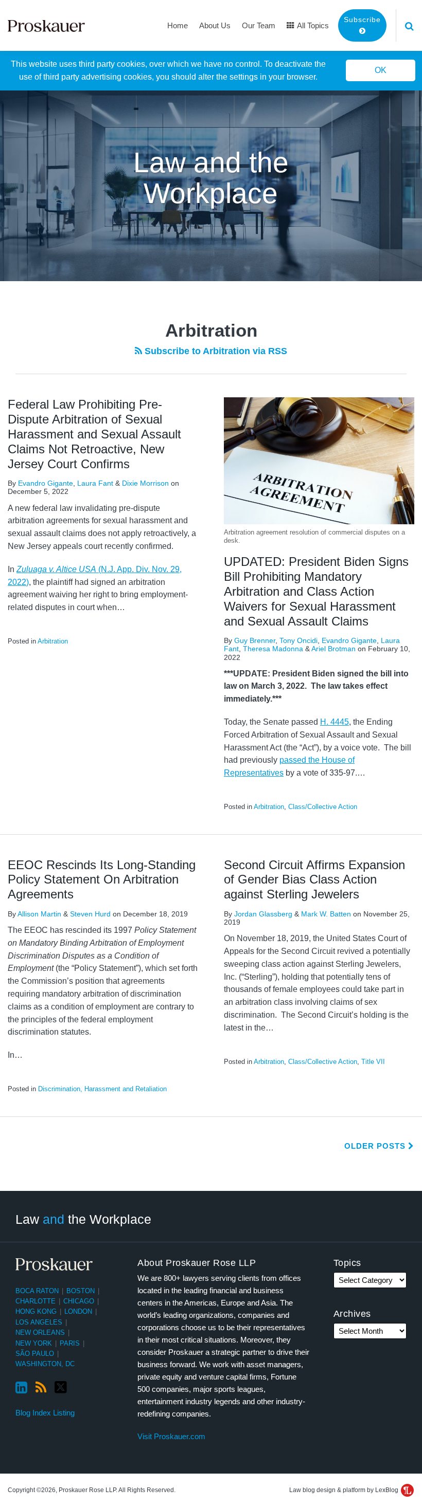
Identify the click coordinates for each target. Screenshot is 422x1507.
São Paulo (34, 1353)
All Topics (312, 25)
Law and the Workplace (211, 178)
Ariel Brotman (333, 649)
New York (33, 1343)
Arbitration (53, 641)
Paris (70, 1343)
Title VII (373, 1061)
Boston (80, 1291)
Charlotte (35, 1301)
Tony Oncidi (298, 640)
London (78, 1311)
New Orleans (40, 1332)
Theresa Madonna (273, 649)
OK (380, 70)
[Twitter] (61, 1387)
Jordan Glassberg (263, 914)
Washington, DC (45, 1364)
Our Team (258, 25)
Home (177, 25)
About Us (215, 25)
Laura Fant (95, 483)
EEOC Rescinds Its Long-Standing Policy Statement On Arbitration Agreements (102, 880)
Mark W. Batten (326, 914)
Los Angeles (38, 1322)
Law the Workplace (83, 1218)
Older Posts (376, 1146)
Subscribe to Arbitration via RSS (214, 351)
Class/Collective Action (322, 807)
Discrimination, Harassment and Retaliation (102, 1089)
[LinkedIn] (21, 1388)
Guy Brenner (254, 640)
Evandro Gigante (45, 483)
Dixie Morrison (145, 483)
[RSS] (41, 1388)
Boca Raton (37, 1291)
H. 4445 (334, 722)
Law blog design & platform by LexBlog (344, 1490)
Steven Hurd (90, 914)
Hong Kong (36, 1311)
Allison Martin (39, 914)
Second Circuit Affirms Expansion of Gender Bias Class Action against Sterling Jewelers (314, 880)
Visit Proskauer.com (171, 1436)
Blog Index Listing (45, 1412)
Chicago (78, 1301)
